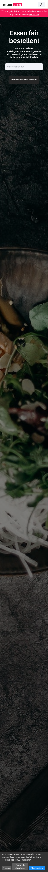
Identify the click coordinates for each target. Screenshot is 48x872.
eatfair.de (34, 14)
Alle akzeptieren (37, 868)
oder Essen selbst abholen (24, 79)
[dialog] (24, 861)
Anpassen (7, 868)
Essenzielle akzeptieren (20, 866)
